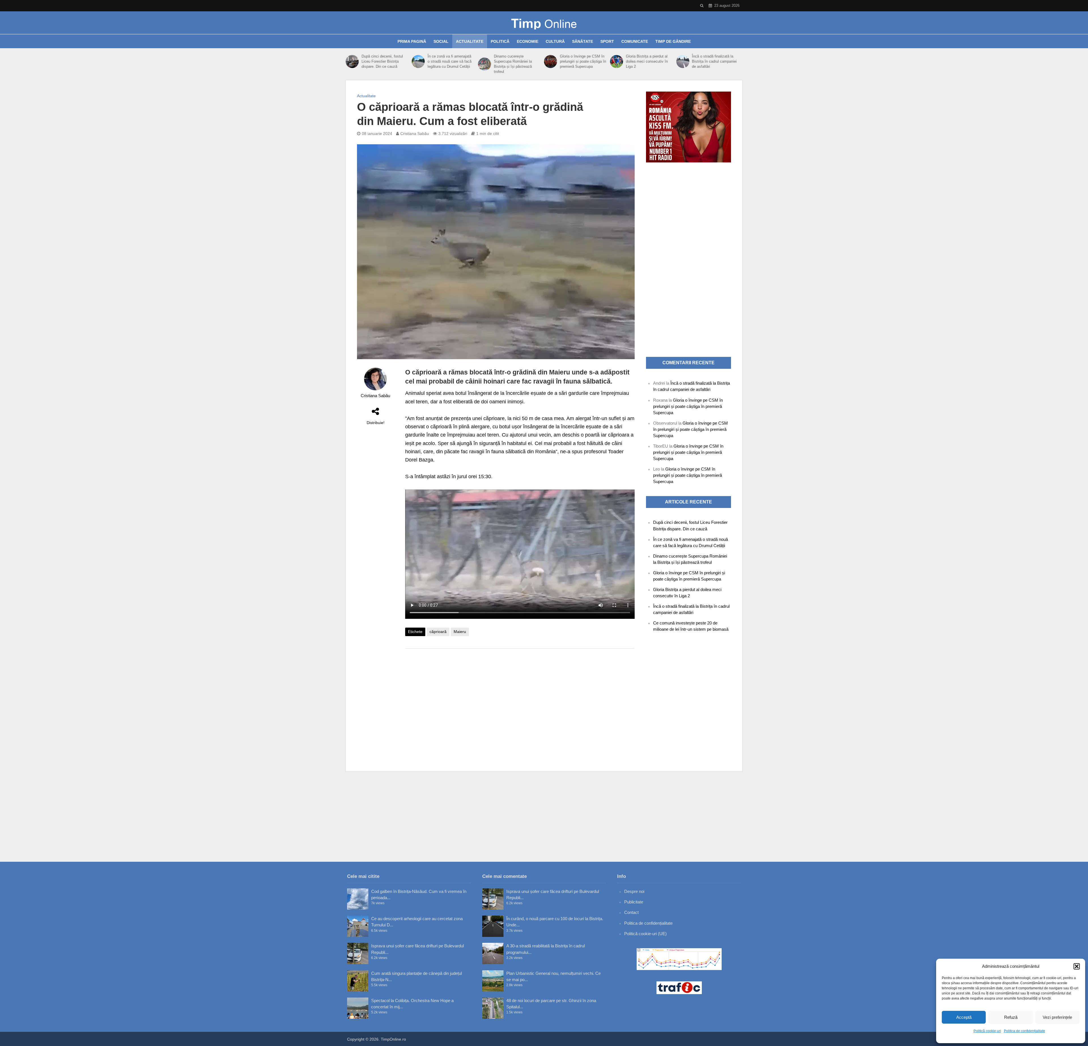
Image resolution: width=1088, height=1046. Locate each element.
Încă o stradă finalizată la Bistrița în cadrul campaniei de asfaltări (714, 61)
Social (441, 41)
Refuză (1010, 1017)
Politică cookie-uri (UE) (645, 933)
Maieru (460, 631)
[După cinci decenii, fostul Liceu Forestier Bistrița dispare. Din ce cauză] (352, 61)
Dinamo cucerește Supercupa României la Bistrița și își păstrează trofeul (513, 64)
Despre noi (634, 891)
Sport (607, 41)
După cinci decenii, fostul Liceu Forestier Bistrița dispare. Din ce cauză (382, 61)
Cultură (555, 41)
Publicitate (633, 901)
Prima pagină (412, 41)
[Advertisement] (520, 698)
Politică (500, 41)
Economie (527, 41)
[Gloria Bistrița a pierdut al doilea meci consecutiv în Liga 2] (616, 61)
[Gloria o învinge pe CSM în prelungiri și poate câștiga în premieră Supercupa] (550, 61)
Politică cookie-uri (987, 1031)
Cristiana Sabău (414, 133)
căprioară (438, 631)
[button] (1077, 966)
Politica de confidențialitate (1024, 1031)
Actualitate (469, 41)
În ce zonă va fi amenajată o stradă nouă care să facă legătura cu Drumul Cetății (449, 61)
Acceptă (964, 1017)
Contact (631, 912)
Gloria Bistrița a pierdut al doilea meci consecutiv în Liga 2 (647, 61)
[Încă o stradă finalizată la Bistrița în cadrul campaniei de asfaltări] (682, 61)
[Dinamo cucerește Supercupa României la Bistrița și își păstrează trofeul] (484, 64)
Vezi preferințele (1057, 1017)
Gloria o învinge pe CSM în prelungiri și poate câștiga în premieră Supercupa (583, 61)
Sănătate (582, 41)
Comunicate (634, 41)
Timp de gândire (673, 41)
